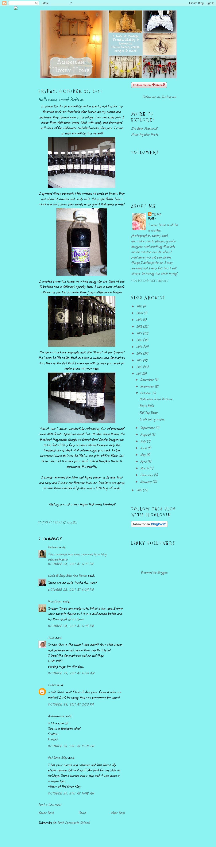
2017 (139, 333)
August (145, 434)
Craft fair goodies (152, 419)
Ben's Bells (147, 406)
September (148, 428)
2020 (140, 313)
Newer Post (46, 813)
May (143, 454)
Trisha (157, 214)
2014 (139, 353)
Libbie (52, 685)
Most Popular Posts (144, 134)
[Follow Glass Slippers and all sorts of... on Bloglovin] (149, 526)
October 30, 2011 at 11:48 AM (71, 793)
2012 (139, 367)
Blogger (162, 572)
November (147, 386)
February (147, 475)
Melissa (53, 547)
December (147, 379)
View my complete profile (149, 281)
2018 (139, 326)
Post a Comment (49, 805)
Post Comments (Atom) (74, 822)
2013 (139, 360)
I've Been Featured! (144, 128)
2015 (139, 347)
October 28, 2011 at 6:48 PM (71, 626)
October (146, 393)
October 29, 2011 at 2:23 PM (71, 704)
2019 (139, 320)
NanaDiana (55, 601)
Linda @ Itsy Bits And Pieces (67, 575)
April (144, 461)
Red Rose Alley (57, 757)
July (143, 441)
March (145, 468)
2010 (139, 490)
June (51, 638)
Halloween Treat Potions (156, 399)
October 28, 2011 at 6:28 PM (71, 589)
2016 (139, 340)
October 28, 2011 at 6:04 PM (70, 564)
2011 (139, 374)
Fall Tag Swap (148, 412)
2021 (139, 306)
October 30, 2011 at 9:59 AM (71, 746)
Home (82, 813)
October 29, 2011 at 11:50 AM (71, 673)
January (146, 481)
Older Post (118, 813)
